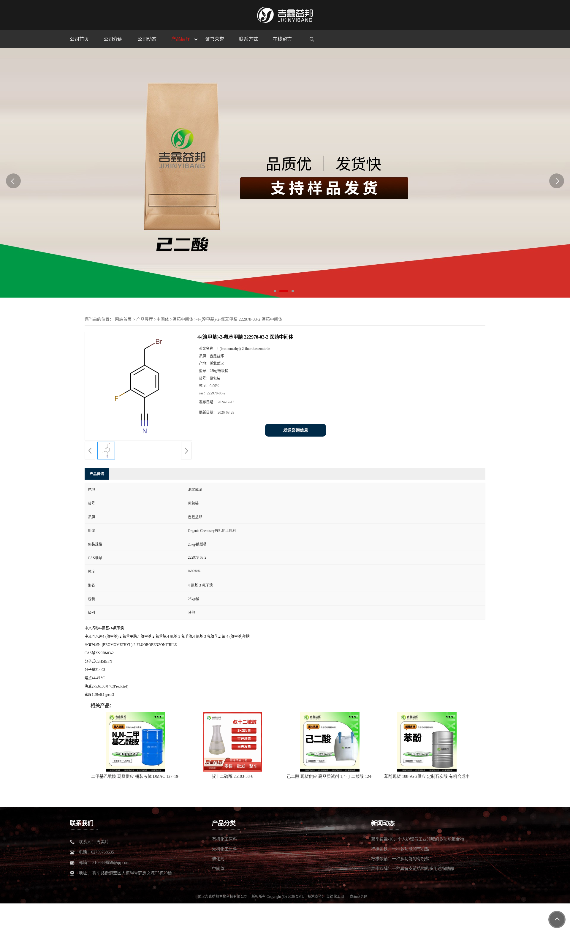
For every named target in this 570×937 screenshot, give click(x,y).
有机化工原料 (224, 839)
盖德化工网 (335, 897)
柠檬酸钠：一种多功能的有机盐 (400, 859)
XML (300, 897)
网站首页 (123, 319)
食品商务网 (359, 897)
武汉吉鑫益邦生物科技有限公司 (223, 897)
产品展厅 (144, 319)
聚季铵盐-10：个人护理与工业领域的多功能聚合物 (417, 839)
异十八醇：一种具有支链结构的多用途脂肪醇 (412, 868)
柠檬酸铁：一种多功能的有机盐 (400, 849)
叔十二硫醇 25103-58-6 (232, 776)
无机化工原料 (224, 849)
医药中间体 (182, 319)
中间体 (162, 319)
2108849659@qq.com (110, 862)
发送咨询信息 (295, 430)
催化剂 (218, 859)
